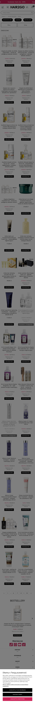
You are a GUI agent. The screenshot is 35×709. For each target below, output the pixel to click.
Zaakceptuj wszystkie (17, 699)
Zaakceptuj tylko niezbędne (17, 690)
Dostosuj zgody (17, 694)
